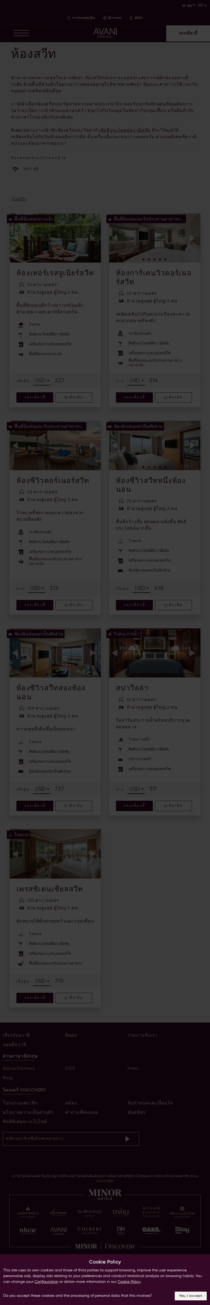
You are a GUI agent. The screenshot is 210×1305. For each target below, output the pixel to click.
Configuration (46, 1282)
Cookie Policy (129, 1282)
